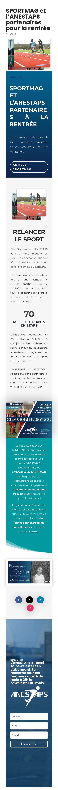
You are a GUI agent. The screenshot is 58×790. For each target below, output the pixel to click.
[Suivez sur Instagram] (30, 607)
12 (34, 580)
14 (38, 580)
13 (36, 580)
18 (47, 580)
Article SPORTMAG (22, 167)
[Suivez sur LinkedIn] (40, 599)
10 (29, 580)
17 (45, 580)
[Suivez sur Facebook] (18, 599)
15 (40, 580)
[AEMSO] (29, 583)
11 (31, 580)
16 (43, 580)
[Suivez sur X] (29, 599)
